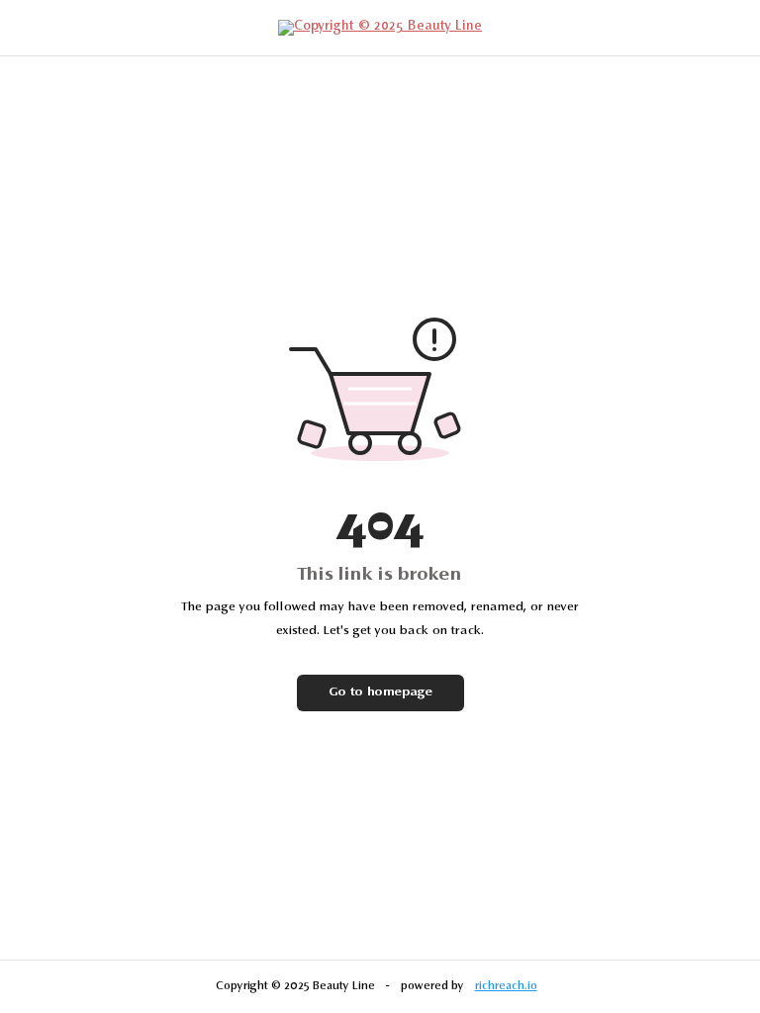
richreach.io (506, 986)
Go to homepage (380, 692)
